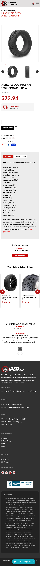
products (11, 11)
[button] (18, 353)
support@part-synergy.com (18, 407)
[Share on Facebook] (7, 138)
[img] (20, 327)
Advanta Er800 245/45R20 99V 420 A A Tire (9, 297)
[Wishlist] (14, 306)
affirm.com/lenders (11, 530)
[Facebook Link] (2, 472)
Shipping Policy (20, 156)
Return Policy (6, 441)
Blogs (3, 444)
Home (3, 11)
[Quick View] (6, 306)
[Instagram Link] (10, 472)
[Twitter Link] (6, 472)
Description (8, 156)
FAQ (3, 446)
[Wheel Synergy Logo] (12, 370)
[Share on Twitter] (10, 138)
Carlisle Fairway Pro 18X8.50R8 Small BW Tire (29, 297)
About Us (4, 438)
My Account (5, 462)
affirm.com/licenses (23, 541)
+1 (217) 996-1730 (15, 404)
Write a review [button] (20, 255)
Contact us (5, 459)
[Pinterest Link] (14, 472)
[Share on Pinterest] (13, 138)
